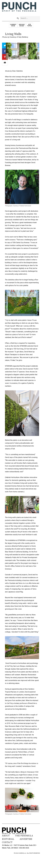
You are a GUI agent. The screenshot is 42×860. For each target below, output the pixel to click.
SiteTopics (29, 25)
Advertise (26, 839)
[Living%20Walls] (5, 63)
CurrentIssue (13, 25)
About (6, 835)
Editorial (8, 839)
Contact (7, 842)
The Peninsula (24, 835)
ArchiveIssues (22, 25)
